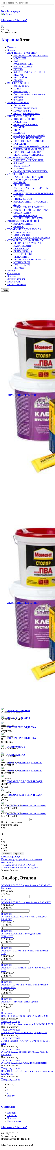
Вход (4, 11)
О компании (8, 1106)
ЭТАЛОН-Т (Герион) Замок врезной (20, 1001)
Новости (11, 1112)
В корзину (6, 899)
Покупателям (14, 1121)
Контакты (12, 1118)
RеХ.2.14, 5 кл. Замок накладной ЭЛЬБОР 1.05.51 (27, 1024)
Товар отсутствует (10, 1021)
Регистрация (13, 11)
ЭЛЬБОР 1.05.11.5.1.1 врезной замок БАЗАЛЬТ (26, 902)
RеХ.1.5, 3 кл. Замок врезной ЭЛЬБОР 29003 (24, 1016)
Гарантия (12, 1115)
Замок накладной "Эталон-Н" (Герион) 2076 (24, 1032)
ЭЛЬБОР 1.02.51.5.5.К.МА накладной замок (24, 1062)
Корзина (10, 39)
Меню (5, 290)
